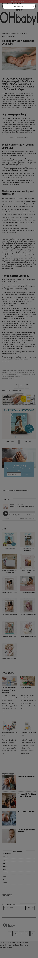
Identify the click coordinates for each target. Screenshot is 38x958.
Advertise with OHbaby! (18, 6)
